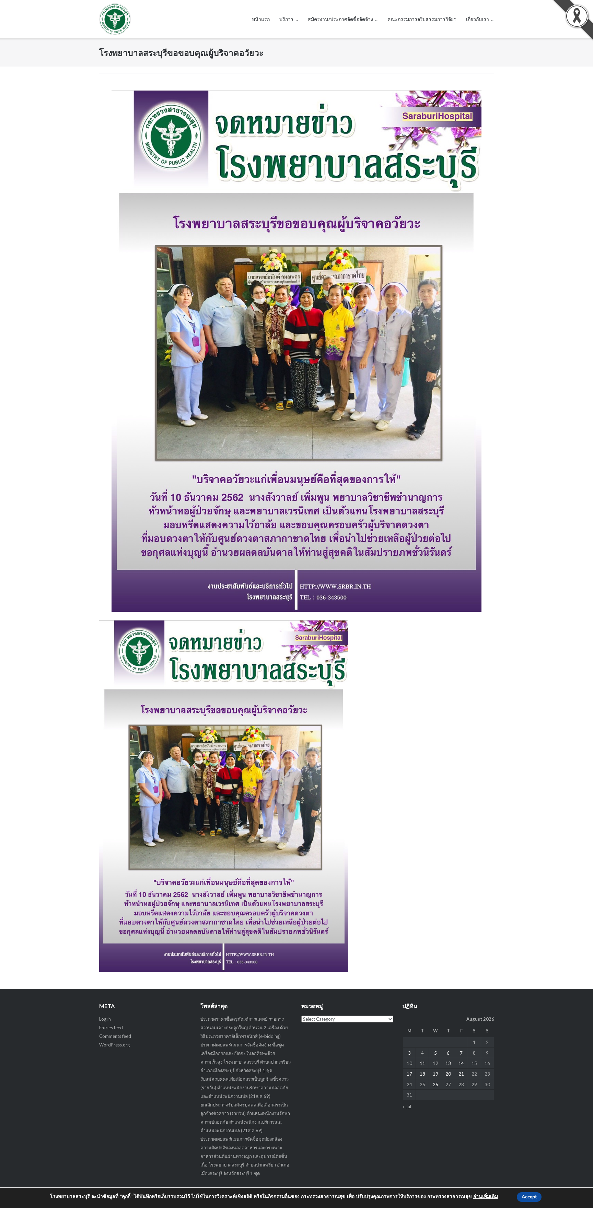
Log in (105, 1019)
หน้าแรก (261, 19)
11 (422, 1063)
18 (422, 1074)
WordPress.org (114, 1044)
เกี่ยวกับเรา (477, 19)
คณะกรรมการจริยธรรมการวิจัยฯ (421, 19)
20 (448, 1074)
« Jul (407, 1106)
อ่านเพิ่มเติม (485, 1196)
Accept (529, 1197)
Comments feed (115, 1036)
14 (461, 1063)
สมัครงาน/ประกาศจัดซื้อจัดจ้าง (340, 19)
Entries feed (111, 1027)
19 (435, 1074)
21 (461, 1074)
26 (435, 1084)
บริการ (286, 19)
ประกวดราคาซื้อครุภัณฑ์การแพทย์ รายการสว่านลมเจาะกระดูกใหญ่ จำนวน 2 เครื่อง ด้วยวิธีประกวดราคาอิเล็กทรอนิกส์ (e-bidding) (244, 1027)
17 (409, 1074)
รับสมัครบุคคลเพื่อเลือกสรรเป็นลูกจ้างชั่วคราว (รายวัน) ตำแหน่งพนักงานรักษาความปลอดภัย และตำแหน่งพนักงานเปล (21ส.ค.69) (244, 1087)
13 (448, 1063)
